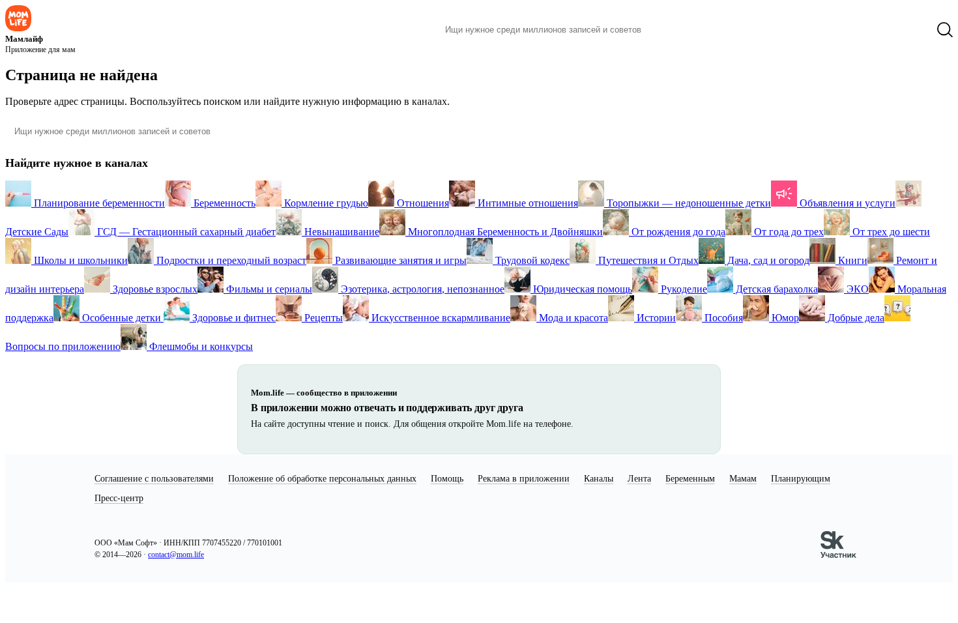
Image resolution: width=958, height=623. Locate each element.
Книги (851, 260)
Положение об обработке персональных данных (322, 479)
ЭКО (856, 289)
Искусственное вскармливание (439, 317)
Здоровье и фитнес (233, 317)
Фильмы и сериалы (268, 289)
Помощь (447, 479)
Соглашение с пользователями (154, 479)
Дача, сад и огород (767, 260)
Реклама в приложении (524, 479)
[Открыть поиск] (945, 30)
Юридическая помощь (581, 289)
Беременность (223, 203)
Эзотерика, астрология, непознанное (421, 289)
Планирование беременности (98, 203)
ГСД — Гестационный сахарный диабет (185, 231)
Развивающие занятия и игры (399, 260)
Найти (671, 30)
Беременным (690, 479)
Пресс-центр (118, 498)
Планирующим (800, 479)
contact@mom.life (176, 554)
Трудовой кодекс (531, 260)
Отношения (421, 203)
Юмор (784, 317)
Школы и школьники (79, 260)
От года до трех (787, 231)
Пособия (722, 317)
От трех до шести (890, 231)
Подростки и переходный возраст (230, 260)
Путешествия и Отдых (647, 260)
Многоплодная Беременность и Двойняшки (504, 231)
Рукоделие (682, 289)
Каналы (598, 479)
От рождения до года (677, 231)
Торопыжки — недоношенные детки (687, 203)
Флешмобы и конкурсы (200, 346)
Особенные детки (122, 317)
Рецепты (322, 317)
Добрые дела (854, 317)
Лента (639, 479)
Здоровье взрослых (153, 289)
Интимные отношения (526, 203)
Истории (655, 317)
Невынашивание (340, 231)
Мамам (743, 479)
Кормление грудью (325, 203)
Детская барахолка (775, 289)
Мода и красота (572, 317)
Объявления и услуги (846, 203)
